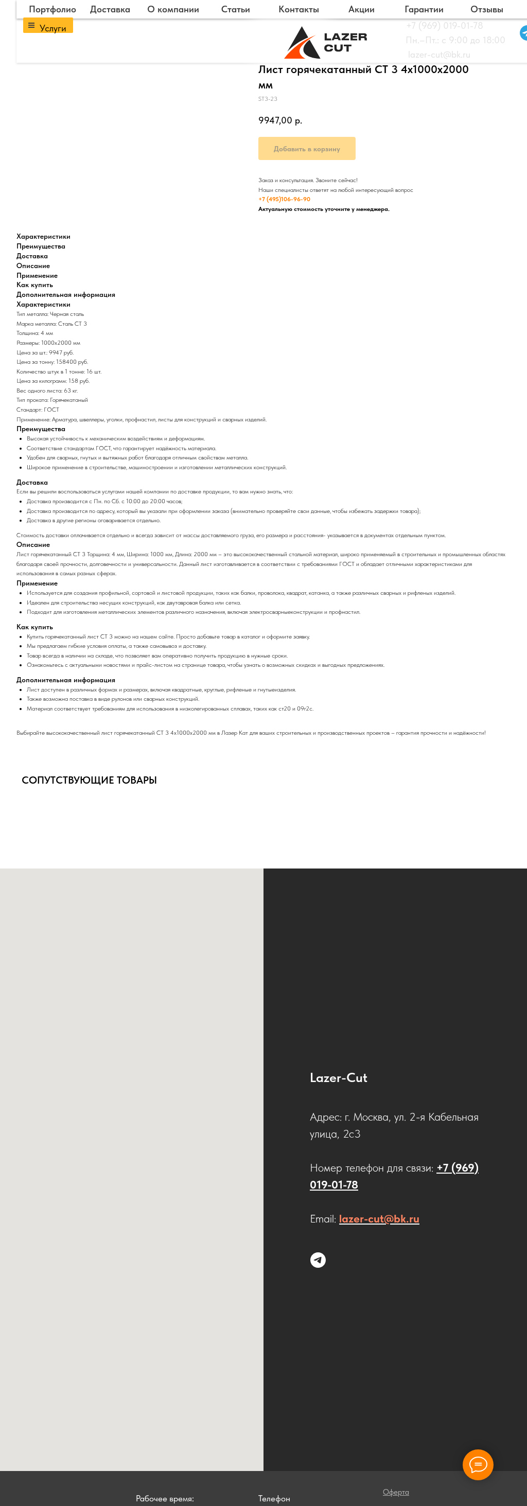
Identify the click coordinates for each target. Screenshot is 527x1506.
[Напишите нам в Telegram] (318, 1260)
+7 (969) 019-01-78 (444, 25)
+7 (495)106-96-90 (284, 199)
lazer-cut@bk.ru (439, 54)
